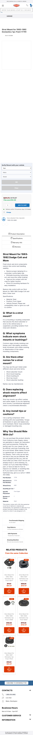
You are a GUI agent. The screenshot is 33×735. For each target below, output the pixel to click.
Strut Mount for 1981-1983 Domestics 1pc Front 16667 (24, 616)
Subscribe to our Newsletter (16, 683)
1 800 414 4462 (12, 220)
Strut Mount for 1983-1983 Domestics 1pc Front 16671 (9, 577)
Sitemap (26, 733)
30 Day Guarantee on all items (15, 529)
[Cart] (30, 5)
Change (8, 212)
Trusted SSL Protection (14, 535)
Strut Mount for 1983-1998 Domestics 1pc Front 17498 (9, 616)
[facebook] (3, 224)
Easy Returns (11, 527)
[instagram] (9, 725)
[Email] (6, 224)
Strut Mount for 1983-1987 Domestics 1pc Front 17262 (24, 577)
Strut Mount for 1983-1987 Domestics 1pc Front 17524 (9, 656)
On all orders (12, 522)
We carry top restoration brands (15, 542)
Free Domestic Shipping (16, 520)
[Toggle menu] (7, 5)
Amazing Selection (13, 540)
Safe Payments (12, 533)
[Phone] (27, 5)
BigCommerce (8, 733)
